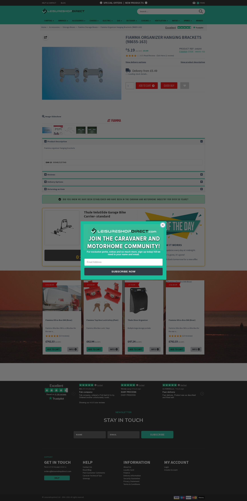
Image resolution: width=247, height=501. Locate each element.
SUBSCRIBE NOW (123, 271)
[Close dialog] (162, 224)
